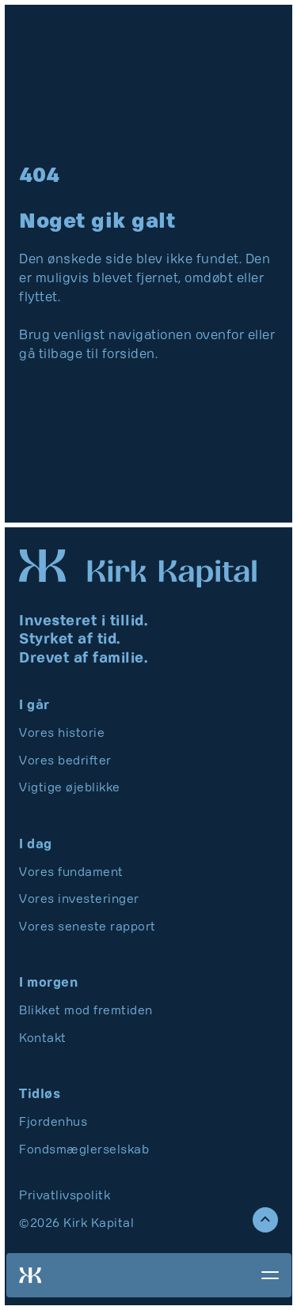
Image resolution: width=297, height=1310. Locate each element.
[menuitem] (86, 734)
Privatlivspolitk (64, 1196)
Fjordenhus (53, 1123)
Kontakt (43, 1039)
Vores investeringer (79, 900)
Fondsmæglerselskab (84, 1150)
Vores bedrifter (65, 761)
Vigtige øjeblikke (69, 788)
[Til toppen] (265, 1220)
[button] (262, 1275)
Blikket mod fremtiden (86, 1011)
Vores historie (62, 734)
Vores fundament (71, 873)
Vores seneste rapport (87, 927)
